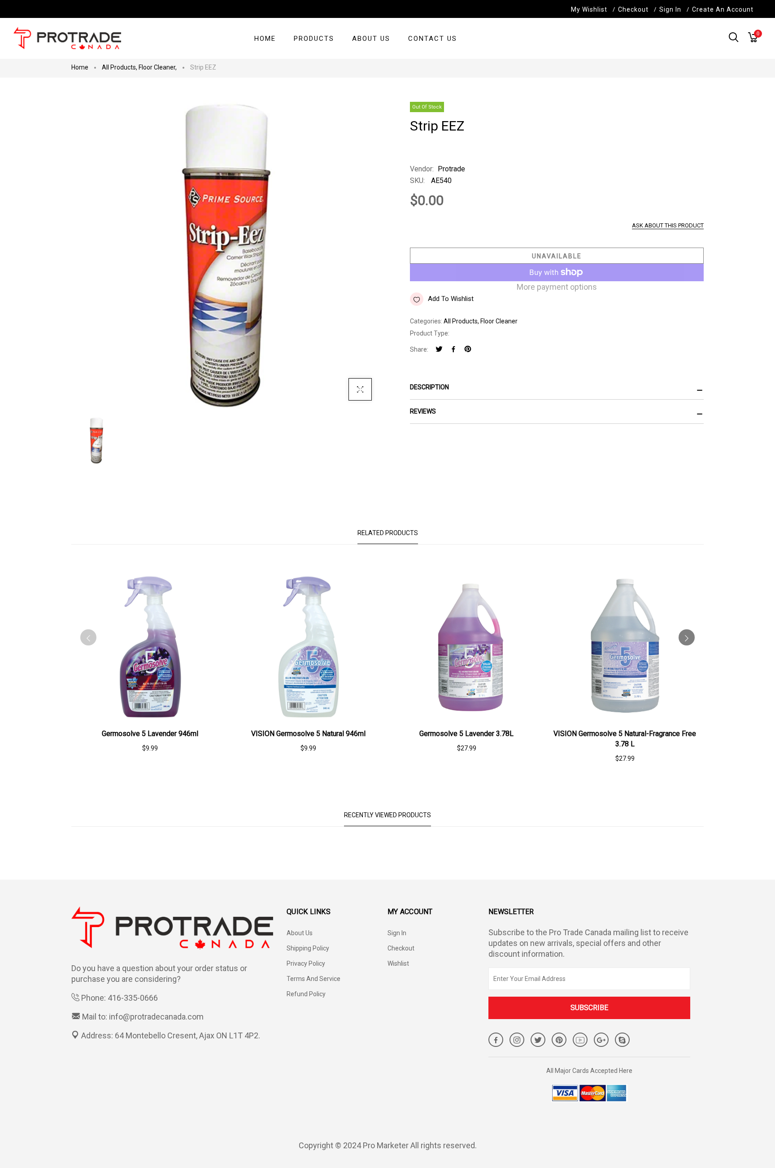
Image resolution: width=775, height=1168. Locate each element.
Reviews (423, 411)
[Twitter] (439, 349)
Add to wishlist (451, 299)
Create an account (722, 9)
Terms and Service (313, 978)
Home (79, 67)
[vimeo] (468, 349)
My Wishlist (589, 9)
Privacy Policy (306, 963)
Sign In (670, 9)
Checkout (401, 948)
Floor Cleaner (158, 67)
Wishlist (398, 963)
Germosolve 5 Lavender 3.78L (466, 733)
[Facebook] (453, 349)
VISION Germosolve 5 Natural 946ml (308, 733)
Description (429, 387)
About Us (300, 933)
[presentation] (88, 637)
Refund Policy (306, 994)
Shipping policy (308, 948)
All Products (119, 67)
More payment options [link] (557, 287)
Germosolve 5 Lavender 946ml (150, 733)
